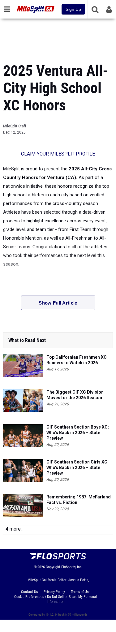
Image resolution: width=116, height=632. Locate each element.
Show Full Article (58, 302)
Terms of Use (80, 592)
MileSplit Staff (14, 126)
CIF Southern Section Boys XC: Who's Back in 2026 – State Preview (77, 433)
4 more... (15, 529)
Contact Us (29, 592)
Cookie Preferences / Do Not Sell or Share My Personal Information (55, 599)
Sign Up (73, 9)
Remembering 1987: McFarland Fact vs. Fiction (78, 499)
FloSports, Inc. (72, 567)
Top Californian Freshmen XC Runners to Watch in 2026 (76, 360)
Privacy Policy (54, 592)
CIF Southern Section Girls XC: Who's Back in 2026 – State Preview (77, 467)
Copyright (53, 567)
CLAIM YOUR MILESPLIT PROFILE (58, 154)
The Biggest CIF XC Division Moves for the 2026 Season (75, 395)
